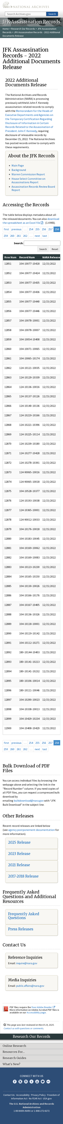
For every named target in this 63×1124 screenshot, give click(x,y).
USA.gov (47, 1098)
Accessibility (23, 1095)
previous (16, 229)
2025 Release (19, 842)
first (6, 229)
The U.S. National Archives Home (26, 5)
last (44, 235)
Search (52, 14)
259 (6, 235)
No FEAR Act (35, 1098)
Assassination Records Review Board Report (33, 188)
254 (31, 229)
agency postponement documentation (31, 830)
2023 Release (19, 853)
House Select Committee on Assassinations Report (28, 180)
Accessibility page (36, 1012)
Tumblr (31, 1081)
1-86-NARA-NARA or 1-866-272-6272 (32, 1110)
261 (19, 235)
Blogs (43, 1081)
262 (25, 235)
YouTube (37, 1081)
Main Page (18, 165)
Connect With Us (31, 1076)
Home (6, 28)
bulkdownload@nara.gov (29, 800)
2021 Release (19, 865)
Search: (18, 243)
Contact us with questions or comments (23, 1028)
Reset (55, 249)
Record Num (27, 257)
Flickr (48, 1081)
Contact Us (9, 1095)
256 (44, 229)
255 (37, 229)
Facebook (15, 1081)
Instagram (26, 1081)
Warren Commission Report (28, 174)
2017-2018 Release (23, 876)
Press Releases (20, 929)
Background (19, 170)
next (37, 235)
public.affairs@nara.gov (30, 985)
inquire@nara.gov (26, 963)
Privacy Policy (38, 1095)
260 (12, 235)
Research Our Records (23, 28)
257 (50, 229)
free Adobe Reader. (42, 1007)
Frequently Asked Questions (23, 916)
